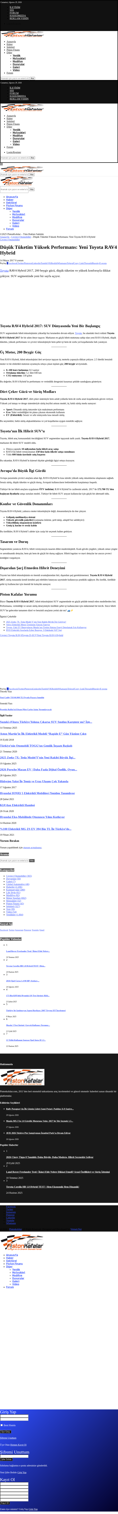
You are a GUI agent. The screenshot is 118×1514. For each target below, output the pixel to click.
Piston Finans (13, 50)
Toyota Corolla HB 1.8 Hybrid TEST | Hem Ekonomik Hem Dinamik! (42, 1186)
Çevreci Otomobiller (21, 237)
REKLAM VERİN (19, 18)
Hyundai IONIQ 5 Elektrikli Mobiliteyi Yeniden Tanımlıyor (37, 793)
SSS (12, 10)
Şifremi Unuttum (8, 1438)
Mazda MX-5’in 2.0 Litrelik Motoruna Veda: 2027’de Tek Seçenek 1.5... (39, 1121)
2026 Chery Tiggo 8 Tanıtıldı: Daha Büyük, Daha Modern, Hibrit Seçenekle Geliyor (49, 1157)
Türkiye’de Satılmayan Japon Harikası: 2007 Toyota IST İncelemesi (36, 1010)
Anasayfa (11, 41)
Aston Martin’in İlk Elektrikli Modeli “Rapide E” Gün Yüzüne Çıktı (43, 733)
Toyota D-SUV (29, 635)
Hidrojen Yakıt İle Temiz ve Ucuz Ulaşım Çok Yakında (34, 781)
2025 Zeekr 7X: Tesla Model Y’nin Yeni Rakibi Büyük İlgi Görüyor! (36, 622)
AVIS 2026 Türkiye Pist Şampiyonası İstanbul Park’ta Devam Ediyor (38, 1133)
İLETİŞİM (15, 7)
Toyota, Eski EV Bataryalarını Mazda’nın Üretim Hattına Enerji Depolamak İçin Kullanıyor (46, 627)
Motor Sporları (16, 898)
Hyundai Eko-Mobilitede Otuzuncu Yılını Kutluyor (32, 817)
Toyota (4, 270)
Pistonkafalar (15, 1229)
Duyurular (19, 64)
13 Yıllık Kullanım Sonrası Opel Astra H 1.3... (26, 1040)
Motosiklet (19, 58)
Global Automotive (17, 884)
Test (10, 909)
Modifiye (18, 61)
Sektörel (11, 47)
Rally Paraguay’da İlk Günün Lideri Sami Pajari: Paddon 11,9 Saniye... (40, 1109)
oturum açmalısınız (32, 847)
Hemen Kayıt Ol (18, 1445)
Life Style (13, 892)
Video (16, 70)
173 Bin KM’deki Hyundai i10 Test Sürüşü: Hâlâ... (27, 995)
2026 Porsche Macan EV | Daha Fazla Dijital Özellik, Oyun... (38, 769)
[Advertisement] (34, 301)
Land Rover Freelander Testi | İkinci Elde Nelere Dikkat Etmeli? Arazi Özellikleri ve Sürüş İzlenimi (58, 1172)
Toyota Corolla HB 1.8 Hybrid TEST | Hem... (25, 966)
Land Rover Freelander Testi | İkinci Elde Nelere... (28, 951)
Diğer (9, 52)
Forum (10, 73)
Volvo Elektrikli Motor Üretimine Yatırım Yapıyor (28, 625)
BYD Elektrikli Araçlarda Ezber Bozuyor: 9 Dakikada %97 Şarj (34, 630)
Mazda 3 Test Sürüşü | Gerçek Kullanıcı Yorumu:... (28, 1025)
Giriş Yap (21, 1472)
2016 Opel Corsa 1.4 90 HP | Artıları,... (22, 981)
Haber (10, 44)
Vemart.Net (76, 1229)
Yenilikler (14, 914)
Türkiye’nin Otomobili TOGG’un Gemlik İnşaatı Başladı (36, 745)
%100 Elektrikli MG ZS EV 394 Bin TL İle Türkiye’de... (35, 829)
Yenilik (16, 55)
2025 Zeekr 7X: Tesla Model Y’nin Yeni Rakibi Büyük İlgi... (37, 757)
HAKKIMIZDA (18, 15)
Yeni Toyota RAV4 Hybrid (50, 635)
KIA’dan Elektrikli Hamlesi (17, 805)
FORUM (14, 13)
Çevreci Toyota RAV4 (11, 635)
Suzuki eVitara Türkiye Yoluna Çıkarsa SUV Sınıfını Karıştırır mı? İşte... (46, 722)
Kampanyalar (15, 889)
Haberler (14, 887)
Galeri (16, 67)
